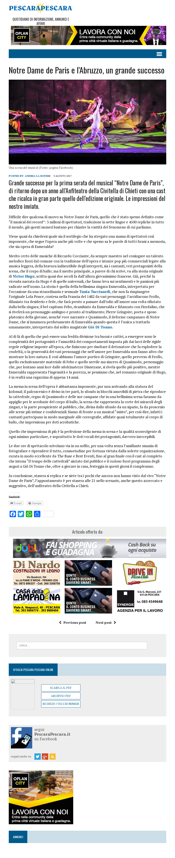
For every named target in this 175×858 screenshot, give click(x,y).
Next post (104, 622)
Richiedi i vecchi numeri (60, 704)
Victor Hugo (23, 276)
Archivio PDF (61, 696)
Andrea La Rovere (38, 175)
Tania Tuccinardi (94, 291)
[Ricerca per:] (82, 645)
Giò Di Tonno (100, 327)
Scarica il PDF (60, 688)
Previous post (74, 622)
